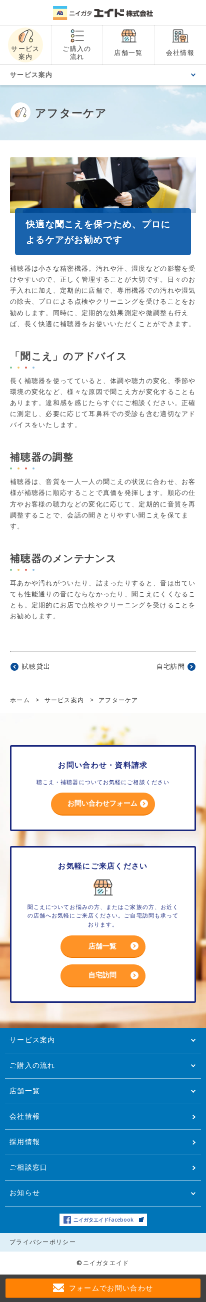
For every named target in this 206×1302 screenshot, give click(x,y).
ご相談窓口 (29, 1167)
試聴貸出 (36, 666)
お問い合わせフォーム (103, 803)
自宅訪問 (170, 666)
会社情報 (25, 1116)
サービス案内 (31, 74)
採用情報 (25, 1141)
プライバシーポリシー (43, 1242)
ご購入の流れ (33, 1065)
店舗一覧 (102, 945)
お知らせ (25, 1192)
